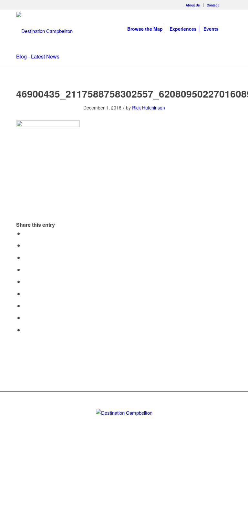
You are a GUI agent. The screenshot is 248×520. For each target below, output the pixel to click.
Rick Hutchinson (148, 107)
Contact (213, 5)
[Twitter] (113, 464)
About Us (193, 5)
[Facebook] (227, 5)
